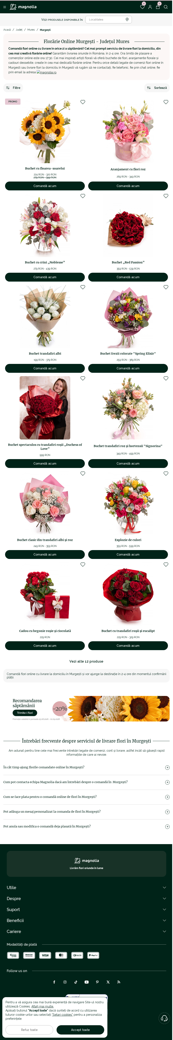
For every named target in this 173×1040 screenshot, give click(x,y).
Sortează (160, 87)
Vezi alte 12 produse (86, 661)
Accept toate (80, 1030)
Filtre (16, 87)
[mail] (46, 72)
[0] (142, 7)
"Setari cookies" (62, 1014)
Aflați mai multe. (42, 1006)
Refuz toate (29, 1030)
